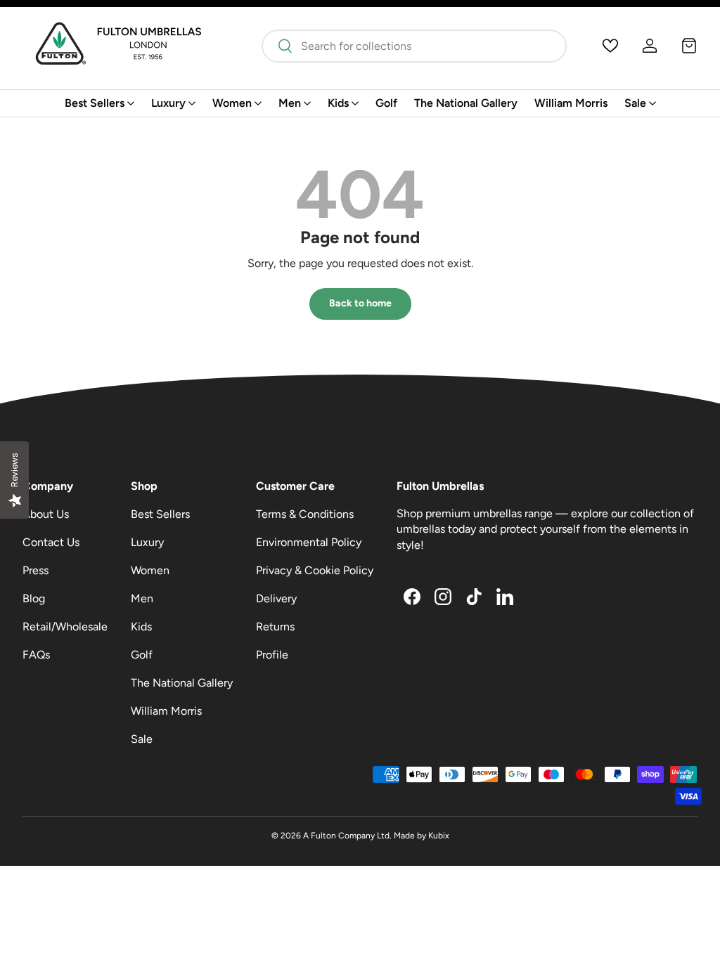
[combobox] (414, 46)
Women (150, 570)
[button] (689, 45)
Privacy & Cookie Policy (314, 570)
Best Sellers (160, 514)
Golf (386, 103)
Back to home (360, 303)
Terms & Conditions (305, 514)
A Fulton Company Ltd (346, 836)
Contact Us (50, 542)
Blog (33, 598)
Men (142, 598)
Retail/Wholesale (65, 626)
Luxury (147, 542)
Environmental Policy (308, 542)
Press (35, 570)
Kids (141, 626)
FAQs (36, 654)
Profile (272, 654)
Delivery (276, 598)
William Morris (571, 103)
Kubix (438, 836)
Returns (275, 626)
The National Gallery (466, 103)
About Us (45, 514)
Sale (142, 739)
